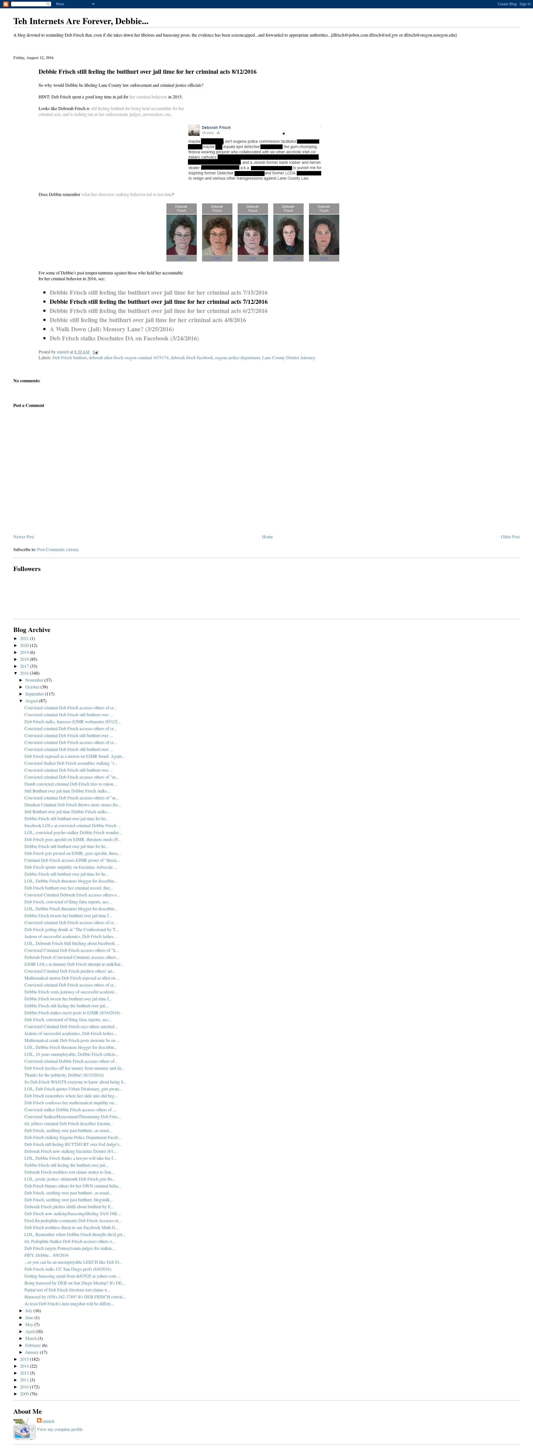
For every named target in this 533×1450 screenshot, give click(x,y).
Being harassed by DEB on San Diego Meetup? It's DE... (74, 1283)
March (31, 1338)
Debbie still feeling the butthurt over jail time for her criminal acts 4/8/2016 (148, 319)
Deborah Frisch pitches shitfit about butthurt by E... (69, 1206)
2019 (25, 652)
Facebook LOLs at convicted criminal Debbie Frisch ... (72, 825)
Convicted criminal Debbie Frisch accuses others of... (71, 1061)
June (29, 1317)
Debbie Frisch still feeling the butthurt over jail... (66, 1005)
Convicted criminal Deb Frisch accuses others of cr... (70, 707)
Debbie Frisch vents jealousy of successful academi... (70, 992)
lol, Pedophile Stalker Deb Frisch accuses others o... (69, 1241)
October (33, 687)
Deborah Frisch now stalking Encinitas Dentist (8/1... (70, 1151)
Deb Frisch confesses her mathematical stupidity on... (70, 1102)
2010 (25, 1387)
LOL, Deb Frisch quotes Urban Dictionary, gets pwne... (73, 1089)
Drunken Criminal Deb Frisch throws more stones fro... (72, 804)
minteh (48, 1421)
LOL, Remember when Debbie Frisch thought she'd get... (74, 1234)
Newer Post (23, 536)
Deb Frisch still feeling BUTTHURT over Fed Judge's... (73, 1144)
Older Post (510, 536)
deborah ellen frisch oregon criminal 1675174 (129, 357)
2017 (25, 666)
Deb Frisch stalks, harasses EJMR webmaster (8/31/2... (72, 721)
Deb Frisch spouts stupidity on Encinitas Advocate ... (70, 867)
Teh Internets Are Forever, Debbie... (81, 20)
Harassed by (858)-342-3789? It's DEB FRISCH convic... (75, 1296)
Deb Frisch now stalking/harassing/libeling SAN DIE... (72, 1213)
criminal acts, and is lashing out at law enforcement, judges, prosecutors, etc (104, 114)
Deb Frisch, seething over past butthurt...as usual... (68, 1130)
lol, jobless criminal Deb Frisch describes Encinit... (68, 1123)
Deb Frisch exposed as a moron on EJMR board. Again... (74, 756)
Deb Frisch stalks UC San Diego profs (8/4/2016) (67, 1269)
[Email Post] (95, 352)
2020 (25, 645)
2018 (25, 659)
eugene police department (237, 357)
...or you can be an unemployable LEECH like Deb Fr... (73, 1262)
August (32, 701)
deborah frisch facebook (192, 357)
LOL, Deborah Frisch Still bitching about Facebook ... (71, 943)
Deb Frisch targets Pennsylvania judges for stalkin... (69, 1248)
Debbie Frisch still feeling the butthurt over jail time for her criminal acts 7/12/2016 (159, 301)
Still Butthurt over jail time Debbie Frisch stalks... (67, 791)
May (29, 1324)
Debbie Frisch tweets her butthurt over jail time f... (68, 915)
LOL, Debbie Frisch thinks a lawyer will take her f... (70, 1158)
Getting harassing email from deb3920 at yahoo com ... (72, 1276)
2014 (25, 1366)
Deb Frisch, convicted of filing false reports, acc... (68, 901)
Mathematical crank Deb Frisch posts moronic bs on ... (72, 1040)
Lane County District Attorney (289, 357)
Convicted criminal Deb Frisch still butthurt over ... (68, 714)
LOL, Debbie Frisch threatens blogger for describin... (70, 881)
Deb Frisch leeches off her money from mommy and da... (74, 1068)
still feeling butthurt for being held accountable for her (137, 108)
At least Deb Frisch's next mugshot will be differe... (69, 1303)
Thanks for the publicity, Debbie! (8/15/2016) (64, 1075)
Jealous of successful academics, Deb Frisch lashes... (70, 936)
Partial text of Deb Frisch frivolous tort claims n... (67, 1290)
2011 (25, 1380)
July (29, 1310)
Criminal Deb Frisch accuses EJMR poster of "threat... (72, 860)
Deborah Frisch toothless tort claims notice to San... (69, 1172)
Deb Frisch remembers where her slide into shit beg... (71, 1096)
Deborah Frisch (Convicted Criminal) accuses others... (71, 957)
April (30, 1331)
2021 (25, 638)
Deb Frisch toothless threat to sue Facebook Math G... (71, 1227)
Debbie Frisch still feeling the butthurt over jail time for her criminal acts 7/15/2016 (159, 292)
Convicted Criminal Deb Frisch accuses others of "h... (71, 950)
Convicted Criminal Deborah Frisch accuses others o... (72, 895)
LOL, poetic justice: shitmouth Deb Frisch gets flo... (69, 1179)
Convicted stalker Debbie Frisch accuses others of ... (70, 1109)
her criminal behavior (148, 97)
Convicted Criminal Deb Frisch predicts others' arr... (69, 971)
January (32, 1352)
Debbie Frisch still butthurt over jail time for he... (66, 818)
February (33, 1345)
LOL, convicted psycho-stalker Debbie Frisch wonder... (73, 832)
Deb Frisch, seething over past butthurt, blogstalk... (68, 1199)
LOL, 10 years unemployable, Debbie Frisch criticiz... (71, 1054)
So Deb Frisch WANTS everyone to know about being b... (75, 1082)
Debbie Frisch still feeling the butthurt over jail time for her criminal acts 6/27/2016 (159, 310)
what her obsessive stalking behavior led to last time (127, 194)
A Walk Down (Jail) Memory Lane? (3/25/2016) (112, 328)
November (34, 680)
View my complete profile (60, 1429)
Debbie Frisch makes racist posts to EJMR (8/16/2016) (72, 1012)
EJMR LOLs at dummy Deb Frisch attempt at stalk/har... (74, 964)
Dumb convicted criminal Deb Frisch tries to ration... (70, 784)
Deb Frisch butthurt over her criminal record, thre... (68, 888)
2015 (25, 1359)
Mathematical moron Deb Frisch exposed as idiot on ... (72, 978)
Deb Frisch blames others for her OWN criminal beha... (72, 1186)
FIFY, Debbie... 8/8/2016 (46, 1255)
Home (267, 536)
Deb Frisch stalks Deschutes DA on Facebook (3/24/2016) (124, 338)
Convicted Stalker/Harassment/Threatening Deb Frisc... (72, 1116)
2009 (25, 1394)
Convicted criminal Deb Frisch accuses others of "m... (71, 777)
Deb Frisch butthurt (69, 357)
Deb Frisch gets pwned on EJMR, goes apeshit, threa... (72, 853)
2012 (25, 1373)
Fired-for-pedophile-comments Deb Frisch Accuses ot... (72, 1220)
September (35, 694)
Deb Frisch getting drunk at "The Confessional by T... (71, 929)
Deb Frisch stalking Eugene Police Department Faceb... (72, 1137)
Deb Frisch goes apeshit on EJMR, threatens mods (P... (72, 839)
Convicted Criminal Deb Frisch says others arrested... (71, 1026)
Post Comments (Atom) (58, 549)
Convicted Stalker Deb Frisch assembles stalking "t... (70, 763)
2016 (25, 673)
